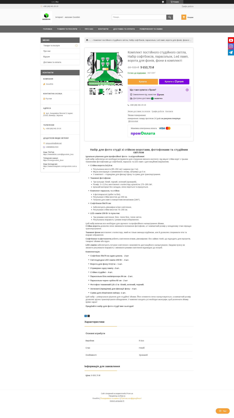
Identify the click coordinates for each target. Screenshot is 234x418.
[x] (88, 316)
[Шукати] (169, 17)
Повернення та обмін (151, 29)
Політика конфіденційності (131, 398)
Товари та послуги (67, 29)
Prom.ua (130, 393)
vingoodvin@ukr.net (53, 143)
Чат (224, 411)
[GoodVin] (46, 22)
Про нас (89, 29)
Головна (47, 29)
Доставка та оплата (124, 29)
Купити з (169, 81)
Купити (143, 81)
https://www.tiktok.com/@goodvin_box (58, 154)
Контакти (103, 29)
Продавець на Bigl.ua (117, 396)
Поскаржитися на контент (110, 398)
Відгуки (46, 57)
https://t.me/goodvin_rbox (53, 160)
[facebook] (85, 316)
